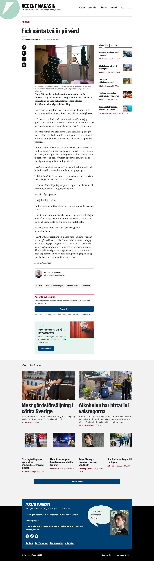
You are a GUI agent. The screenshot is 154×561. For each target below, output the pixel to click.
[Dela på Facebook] (24, 47)
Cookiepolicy (107, 555)
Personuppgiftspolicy (123, 555)
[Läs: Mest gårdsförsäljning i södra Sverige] (48, 385)
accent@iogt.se (33, 520)
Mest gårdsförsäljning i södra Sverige (47, 408)
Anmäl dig (64, 309)
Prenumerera (46, 348)
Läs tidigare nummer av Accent (96, 514)
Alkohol (82, 7)
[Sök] (122, 7)
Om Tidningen (41, 543)
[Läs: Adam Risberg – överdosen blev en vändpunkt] (93, 440)
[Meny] (129, 7)
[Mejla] (24, 64)
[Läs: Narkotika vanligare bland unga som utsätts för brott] (64, 440)
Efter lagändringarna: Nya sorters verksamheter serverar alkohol (33, 463)
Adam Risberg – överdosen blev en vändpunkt (87, 462)
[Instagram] (32, 536)
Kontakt (29, 543)
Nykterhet (103, 7)
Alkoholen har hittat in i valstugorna (104, 408)
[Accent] (38, 504)
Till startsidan (77, 481)
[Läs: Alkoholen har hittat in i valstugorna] (105, 385)
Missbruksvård (72, 286)
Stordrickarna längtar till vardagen (119, 461)
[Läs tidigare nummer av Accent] (119, 522)
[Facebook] (27, 536)
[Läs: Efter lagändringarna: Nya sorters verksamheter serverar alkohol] (36, 440)
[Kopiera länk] (24, 59)
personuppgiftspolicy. (83, 315)
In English (69, 543)
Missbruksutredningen (54, 286)
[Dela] (24, 53)
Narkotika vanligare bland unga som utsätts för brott (61, 462)
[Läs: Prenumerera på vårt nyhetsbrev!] (82, 329)
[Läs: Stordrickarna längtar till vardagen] (121, 440)
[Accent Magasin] (38, 6)
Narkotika (92, 7)
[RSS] (36, 536)
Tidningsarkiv (56, 543)
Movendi (113, 7)
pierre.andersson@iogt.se (54, 275)
